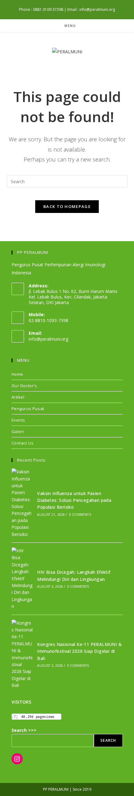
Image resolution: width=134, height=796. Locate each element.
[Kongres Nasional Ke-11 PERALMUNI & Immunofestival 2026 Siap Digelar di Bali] (22, 654)
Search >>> (24, 730)
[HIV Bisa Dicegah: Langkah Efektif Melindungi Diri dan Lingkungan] (22, 578)
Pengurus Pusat (28, 408)
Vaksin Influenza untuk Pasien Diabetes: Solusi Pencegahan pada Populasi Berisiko (74, 500)
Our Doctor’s (24, 385)
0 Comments (80, 514)
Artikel (18, 397)
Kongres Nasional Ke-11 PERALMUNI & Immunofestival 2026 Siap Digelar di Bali (79, 651)
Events (19, 420)
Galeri (18, 431)
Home (17, 374)
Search (108, 740)
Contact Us (23, 443)
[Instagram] (17, 758)
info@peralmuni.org (48, 339)
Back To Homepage (67, 206)
